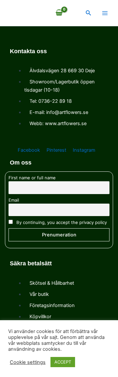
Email (14, 200)
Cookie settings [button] (28, 362)
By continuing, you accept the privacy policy (61, 222)
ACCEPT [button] (62, 362)
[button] (88, 13)
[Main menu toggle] (104, 12)
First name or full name (32, 177)
